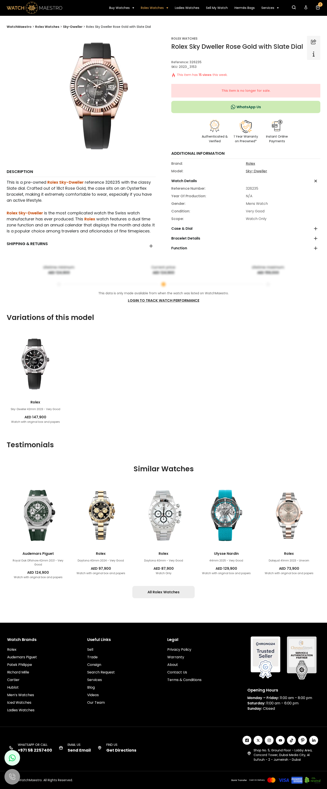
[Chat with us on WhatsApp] (12, 758)
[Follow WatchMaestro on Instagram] (269, 740)
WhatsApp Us (248, 107)
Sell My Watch (217, 8)
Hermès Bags (244, 8)
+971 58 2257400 (35, 750)
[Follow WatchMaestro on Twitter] (258, 740)
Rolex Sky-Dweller (65, 182)
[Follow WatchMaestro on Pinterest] (302, 740)
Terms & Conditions (184, 679)
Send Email (79, 750)
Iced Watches (19, 702)
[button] (293, 8)
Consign (94, 664)
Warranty (175, 657)
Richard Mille (18, 672)
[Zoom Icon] (97, 95)
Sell (90, 649)
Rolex (89, 219)
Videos (93, 694)
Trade (92, 657)
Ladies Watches (187, 8)
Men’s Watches (20, 694)
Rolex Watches (152, 8)
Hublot (13, 687)
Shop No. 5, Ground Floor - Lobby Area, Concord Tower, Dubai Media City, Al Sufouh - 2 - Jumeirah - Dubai (283, 755)
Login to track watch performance (163, 300)
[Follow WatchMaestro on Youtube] (280, 740)
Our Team (96, 702)
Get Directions (121, 750)
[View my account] (305, 8)
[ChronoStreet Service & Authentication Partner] (302, 657)
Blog (91, 687)
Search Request (101, 672)
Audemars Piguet (22, 657)
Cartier (13, 679)
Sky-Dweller (256, 171)
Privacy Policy (179, 649)
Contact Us (177, 672)
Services (267, 8)
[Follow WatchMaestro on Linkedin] (313, 740)
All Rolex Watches (163, 592)
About (172, 664)
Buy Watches (119, 8)
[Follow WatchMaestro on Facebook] (246, 740)
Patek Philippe (19, 664)
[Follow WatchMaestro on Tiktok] (291, 740)
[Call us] (12, 777)
